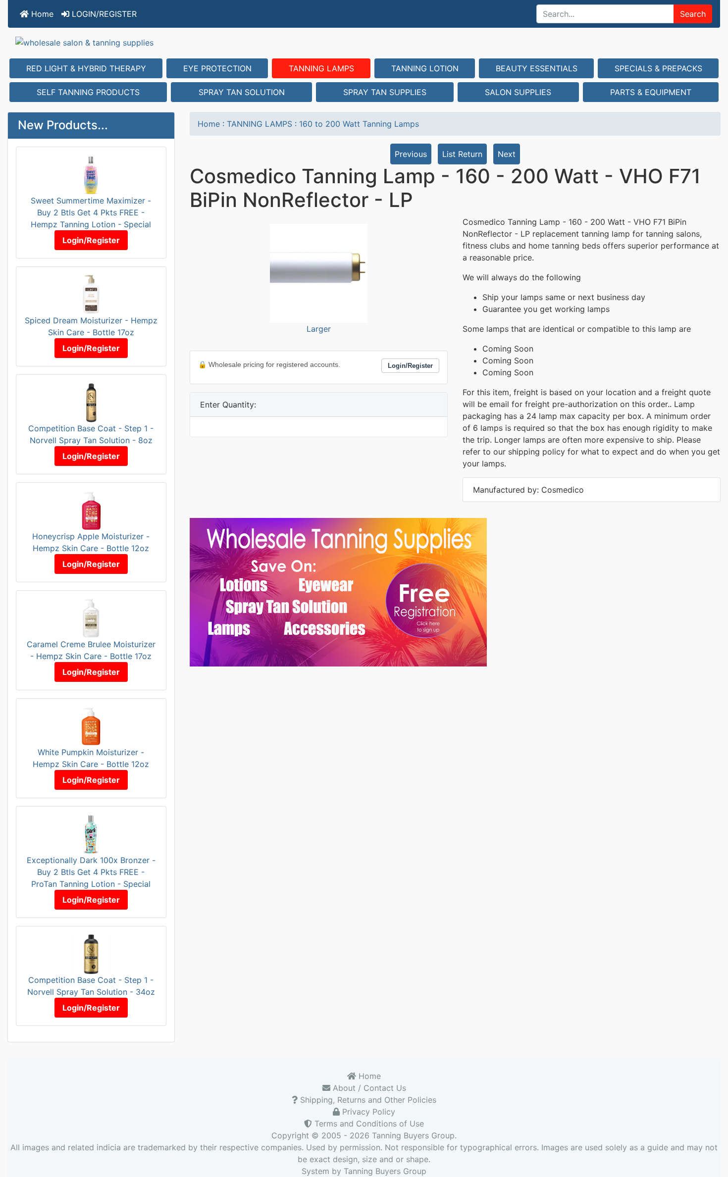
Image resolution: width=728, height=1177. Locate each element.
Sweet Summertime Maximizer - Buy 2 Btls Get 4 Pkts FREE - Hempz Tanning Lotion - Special (91, 212)
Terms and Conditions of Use (368, 1123)
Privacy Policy (367, 1112)
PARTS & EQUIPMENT (650, 92)
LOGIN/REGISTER (103, 14)
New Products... (63, 125)
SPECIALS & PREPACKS (658, 68)
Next (507, 154)
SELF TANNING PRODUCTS (88, 92)
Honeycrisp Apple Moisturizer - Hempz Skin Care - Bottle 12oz (91, 542)
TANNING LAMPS (321, 68)
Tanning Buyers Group (413, 1135)
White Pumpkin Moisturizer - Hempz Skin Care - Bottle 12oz (91, 758)
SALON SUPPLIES (518, 92)
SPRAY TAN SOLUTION (242, 92)
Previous (411, 154)
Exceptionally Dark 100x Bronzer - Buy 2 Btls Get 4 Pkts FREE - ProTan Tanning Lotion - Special (91, 872)
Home (41, 14)
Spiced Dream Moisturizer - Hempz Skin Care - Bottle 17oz (91, 326)
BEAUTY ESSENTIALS (536, 68)
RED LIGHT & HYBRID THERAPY (86, 68)
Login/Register (91, 240)
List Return (462, 154)
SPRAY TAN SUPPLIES (384, 92)
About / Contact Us (368, 1088)
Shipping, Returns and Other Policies (367, 1100)
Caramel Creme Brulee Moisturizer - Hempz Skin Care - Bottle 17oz (91, 650)
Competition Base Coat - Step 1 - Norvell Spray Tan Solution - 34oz (91, 986)
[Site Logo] (364, 42)
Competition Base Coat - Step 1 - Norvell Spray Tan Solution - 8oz (91, 434)
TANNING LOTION (425, 68)
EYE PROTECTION (217, 68)
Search (693, 14)
